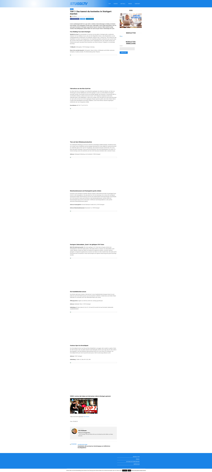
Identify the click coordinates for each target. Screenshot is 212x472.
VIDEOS (116, 4)
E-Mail (121, 45)
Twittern (83, 19)
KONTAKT (137, 4)
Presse (138, 459)
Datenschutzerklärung (133, 462)
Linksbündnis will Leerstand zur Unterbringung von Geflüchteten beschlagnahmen (94, 447)
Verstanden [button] (124, 470)
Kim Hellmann (74, 16)
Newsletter (136, 457)
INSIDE (130, 4)
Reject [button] (129, 470)
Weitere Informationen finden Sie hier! (138, 470)
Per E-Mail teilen (90, 19)
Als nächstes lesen (82, 444)
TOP (109, 4)
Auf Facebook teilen (75, 19)
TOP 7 (72, 9)
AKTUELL (123, 4)
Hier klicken (86, 417)
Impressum (137, 464)
